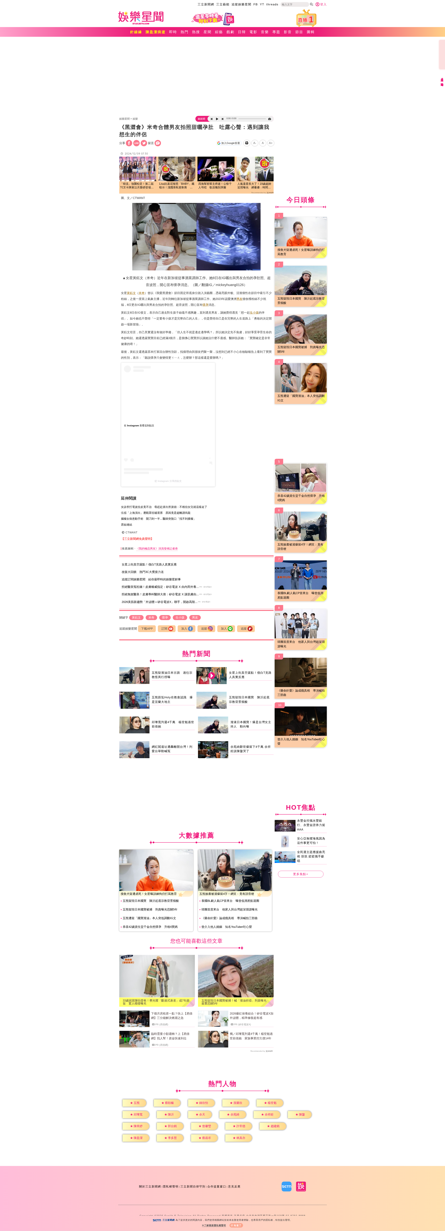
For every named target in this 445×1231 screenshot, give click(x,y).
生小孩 (254, 312)
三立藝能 (222, 4)
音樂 (265, 32)
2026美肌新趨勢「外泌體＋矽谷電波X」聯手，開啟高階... (159, 602)
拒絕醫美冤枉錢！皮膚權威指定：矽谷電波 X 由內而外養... (160, 587)
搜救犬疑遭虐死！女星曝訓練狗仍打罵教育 (149, 894)
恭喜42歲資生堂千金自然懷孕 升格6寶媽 (150, 926)
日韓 (242, 32)
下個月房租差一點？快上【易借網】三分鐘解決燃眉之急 (171, 1016)
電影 (253, 32)
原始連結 (126, 524)
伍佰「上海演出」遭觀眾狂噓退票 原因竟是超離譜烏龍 (156, 512)
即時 (173, 32)
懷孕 (205, 304)
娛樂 (135, 118)
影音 (288, 32)
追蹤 (204, 628)
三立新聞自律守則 (192, 1186)
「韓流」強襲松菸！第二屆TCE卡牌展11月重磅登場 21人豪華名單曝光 (137, 185)
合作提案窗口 (216, 1186)
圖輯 (311, 32)
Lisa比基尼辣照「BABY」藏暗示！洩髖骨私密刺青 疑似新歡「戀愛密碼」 (176, 185)
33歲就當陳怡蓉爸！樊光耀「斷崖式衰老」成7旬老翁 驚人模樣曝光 (156, 1002)
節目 (299, 32)
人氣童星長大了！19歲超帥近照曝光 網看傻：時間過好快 (254, 185)
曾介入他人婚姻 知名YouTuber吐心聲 (226, 926)
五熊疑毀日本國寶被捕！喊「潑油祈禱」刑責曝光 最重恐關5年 (235, 1002)
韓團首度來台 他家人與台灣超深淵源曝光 (229, 909)
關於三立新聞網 (150, 1186)
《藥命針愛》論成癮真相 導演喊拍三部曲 (229, 918)
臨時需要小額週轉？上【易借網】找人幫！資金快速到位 (170, 1036)
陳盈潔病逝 (156, 32)
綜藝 (219, 32)
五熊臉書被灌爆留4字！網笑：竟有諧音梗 (226, 894)
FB (255, 4)
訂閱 (164, 628)
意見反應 (234, 1186)
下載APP (147, 628)
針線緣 (136, 32)
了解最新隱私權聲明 (215, 1225)
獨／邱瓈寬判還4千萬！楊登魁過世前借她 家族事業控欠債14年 (251, 1036)
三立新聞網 (206, 4)
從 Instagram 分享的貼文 (168, 481)
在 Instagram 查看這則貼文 (139, 425)
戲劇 (230, 32)
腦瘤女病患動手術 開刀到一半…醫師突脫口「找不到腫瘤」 (158, 518)
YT (262, 4)
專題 (276, 32)
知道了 (238, 1225)
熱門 (185, 32)
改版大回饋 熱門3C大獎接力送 (143, 572)
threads (272, 4)
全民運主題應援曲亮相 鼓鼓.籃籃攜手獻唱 (311, 856)
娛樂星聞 (124, 118)
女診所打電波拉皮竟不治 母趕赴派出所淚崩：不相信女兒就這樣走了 (164, 506)
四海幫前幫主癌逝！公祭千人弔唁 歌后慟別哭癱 (215, 185)
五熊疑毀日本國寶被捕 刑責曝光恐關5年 (150, 909)
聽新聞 (201, 119)
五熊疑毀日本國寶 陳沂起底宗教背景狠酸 (151, 900)
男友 (239, 299)
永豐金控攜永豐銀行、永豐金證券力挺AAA (311, 825)
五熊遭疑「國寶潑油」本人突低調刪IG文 (149, 918)
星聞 (208, 32)
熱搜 (196, 32)
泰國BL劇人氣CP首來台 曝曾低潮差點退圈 (230, 900)
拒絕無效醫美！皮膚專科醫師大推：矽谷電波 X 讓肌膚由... (160, 594)
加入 (184, 628)
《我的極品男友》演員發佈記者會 (157, 548)
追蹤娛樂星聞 (241, 4)
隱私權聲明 (171, 1186)
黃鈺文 (131, 293)
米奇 (142, 293)
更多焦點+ (300, 874)
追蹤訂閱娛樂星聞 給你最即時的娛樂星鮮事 (151, 579)
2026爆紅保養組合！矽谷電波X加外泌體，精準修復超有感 (251, 1016)
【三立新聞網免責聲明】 (137, 538)
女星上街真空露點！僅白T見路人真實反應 (149, 564)
